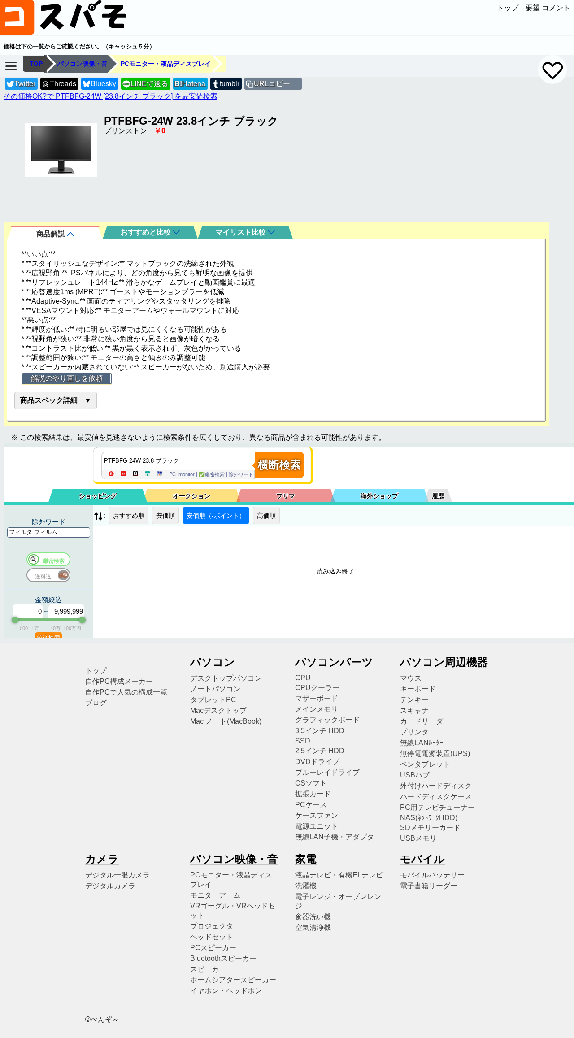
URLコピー (272, 83)
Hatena (189, 83)
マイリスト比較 (242, 232)
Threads (63, 83)
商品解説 (51, 234)
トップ (507, 8)
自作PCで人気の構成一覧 (126, 692)
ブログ (96, 703)
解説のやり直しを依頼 (67, 378)
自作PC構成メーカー (119, 681)
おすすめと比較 (147, 232)
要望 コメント (548, 8)
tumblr (229, 83)
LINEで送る (145, 83)
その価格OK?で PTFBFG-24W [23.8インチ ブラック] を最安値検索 (110, 96)
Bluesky (103, 83)
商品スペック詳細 (49, 400)
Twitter (24, 83)
